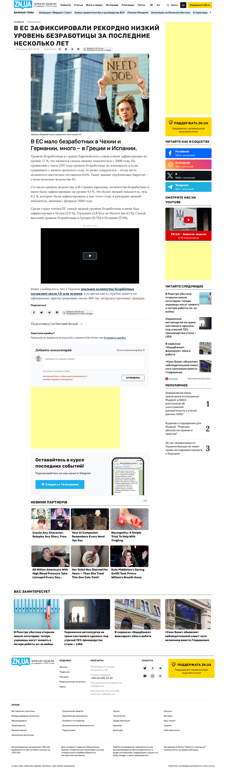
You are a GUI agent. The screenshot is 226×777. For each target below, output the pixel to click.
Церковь (117, 725)
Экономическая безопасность (78, 725)
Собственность (172, 730)
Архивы (63, 667)
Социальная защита (72, 711)
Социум (168, 711)
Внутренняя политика (23, 711)
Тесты (141, 5)
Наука (116, 711)
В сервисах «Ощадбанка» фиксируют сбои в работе (178, 349)
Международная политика (25, 716)
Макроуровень (19, 720)
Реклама (64, 677)
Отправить (133, 378)
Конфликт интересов (73, 720)
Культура (118, 730)
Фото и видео (94, 5)
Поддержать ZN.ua (200, 5)
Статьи (78, 5)
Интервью (112, 5)
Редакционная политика (72, 681)
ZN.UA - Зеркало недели (188, 234)
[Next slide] (209, 12)
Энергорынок (19, 725)
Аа (183, 5)
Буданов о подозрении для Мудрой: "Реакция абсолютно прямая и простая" (183, 429)
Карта (62, 686)
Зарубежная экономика (74, 716)
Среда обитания (121, 720)
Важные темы (24, 12)
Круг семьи (169, 720)
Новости (65, 5)
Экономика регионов (23, 735)
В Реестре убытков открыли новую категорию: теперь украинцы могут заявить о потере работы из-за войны (182, 302)
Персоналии (68, 730)
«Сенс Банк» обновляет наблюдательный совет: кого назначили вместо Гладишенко (182, 367)
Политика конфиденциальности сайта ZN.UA (191, 766)
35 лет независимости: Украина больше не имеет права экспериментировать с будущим (183, 448)
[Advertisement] (75, 418)
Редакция (64, 672)
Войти (174, 5)
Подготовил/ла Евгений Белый (54, 324)
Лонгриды (128, 5)
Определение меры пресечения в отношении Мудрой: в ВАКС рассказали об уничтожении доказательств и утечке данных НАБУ (182, 403)
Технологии (119, 716)
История (168, 716)
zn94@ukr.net (97, 686)
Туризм (167, 725)
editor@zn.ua (108, 694)
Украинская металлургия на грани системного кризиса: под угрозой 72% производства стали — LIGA (180, 327)
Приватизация (19, 730)
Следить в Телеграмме (62, 484)
